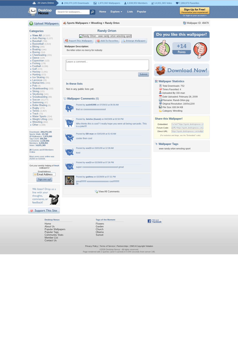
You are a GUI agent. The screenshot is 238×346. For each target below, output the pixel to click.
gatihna (89, 177)
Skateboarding (40, 88)
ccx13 (88, 148)
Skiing (35, 91)
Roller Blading (39, 105)
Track (35, 113)
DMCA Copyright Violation (141, 246)
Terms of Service (107, 246)
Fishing (36, 63)
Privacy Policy (91, 246)
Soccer (36, 99)
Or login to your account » (194, 15)
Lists (130, 11)
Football (36, 66)
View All (37, 35)
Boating (36, 49)
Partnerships (122, 246)
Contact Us (51, 240)
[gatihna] (69, 184)
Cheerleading (39, 55)
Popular (141, 11)
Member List (51, 237)
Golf (34, 69)
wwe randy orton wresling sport (174, 148)
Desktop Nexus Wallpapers (40, 11)
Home (102, 11)
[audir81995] (69, 112)
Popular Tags (52, 232)
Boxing (36, 52)
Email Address (44, 171)
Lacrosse (37, 80)
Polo (34, 85)
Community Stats (54, 234)
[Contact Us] (45, 203)
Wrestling (37, 122)
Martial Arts (38, 82)
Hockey (36, 71)
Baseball (37, 41)
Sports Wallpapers (77, 23)
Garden (100, 226)
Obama (100, 232)
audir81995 (91, 105)
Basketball (38, 43)
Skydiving (37, 94)
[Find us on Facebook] (154, 222)
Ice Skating (38, 77)
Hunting (36, 74)
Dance (35, 57)
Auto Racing (39, 38)
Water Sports (39, 116)
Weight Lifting (39, 119)
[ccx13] (69, 155)
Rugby (35, 108)
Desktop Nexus (113, 249)
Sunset (99, 234)
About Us (50, 226)
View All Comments (109, 191)
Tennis (35, 110)
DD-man (90, 134)
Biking (35, 46)
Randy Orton (112, 23)
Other (35, 124)
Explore (115, 11)
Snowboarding (39, 96)
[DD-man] (69, 141)
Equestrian (38, 60)
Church (99, 229)
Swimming (38, 102)
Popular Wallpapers (55, 229)
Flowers (100, 223)
